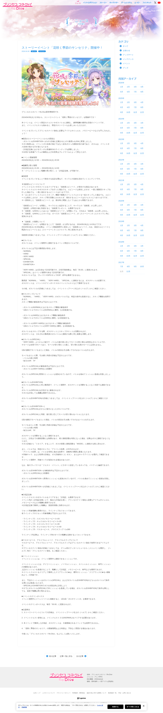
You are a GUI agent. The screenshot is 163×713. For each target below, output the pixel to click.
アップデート (128, 55)
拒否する (115, 707)
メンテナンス (128, 59)
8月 (142, 92)
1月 (121, 87)
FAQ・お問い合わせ (124, 693)
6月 (128, 92)
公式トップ (36, 693)
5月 (121, 92)
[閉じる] (143, 706)
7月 (135, 92)
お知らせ (126, 50)
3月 (135, 87)
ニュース (78, 2)
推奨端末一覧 (112, 693)
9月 (121, 112)
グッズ (125, 68)
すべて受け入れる (133, 707)
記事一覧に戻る (66, 656)
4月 (142, 87)
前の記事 (52, 656)
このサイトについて (48, 693)
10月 (128, 112)
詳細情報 (24, 707)
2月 (128, 87)
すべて (34, 51)
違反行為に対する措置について (96, 693)
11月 (135, 112)
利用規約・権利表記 (78, 693)
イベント (42, 51)
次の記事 (79, 656)
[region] (81, 706)
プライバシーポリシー (64, 693)
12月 (142, 112)
